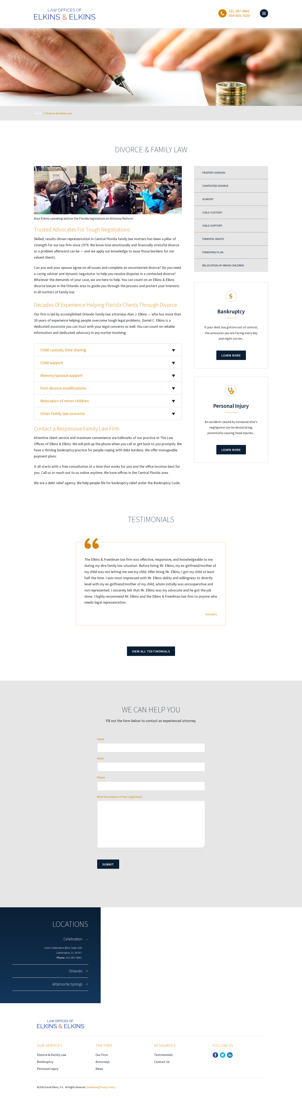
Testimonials (163, 1055)
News (99, 1069)
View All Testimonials (151, 651)
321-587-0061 (74, 957)
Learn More (231, 355)
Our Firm (102, 1055)
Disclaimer (92, 1087)
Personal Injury (47, 1069)
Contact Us (162, 1062)
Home (37, 113)
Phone (101, 777)
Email (100, 758)
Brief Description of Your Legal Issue (119, 797)
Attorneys (103, 1062)
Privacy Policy (107, 1087)
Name (100, 739)
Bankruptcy (45, 1062)
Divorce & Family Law (51, 1055)
